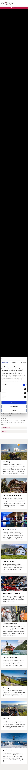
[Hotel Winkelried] (7, 4)
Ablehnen (14, 410)
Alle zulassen (14, 402)
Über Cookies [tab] (23, 362)
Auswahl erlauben (14, 406)
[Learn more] (14, 452)
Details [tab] (14, 362)
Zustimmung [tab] (5, 362)
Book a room (14, 7)
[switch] (25, 389)
